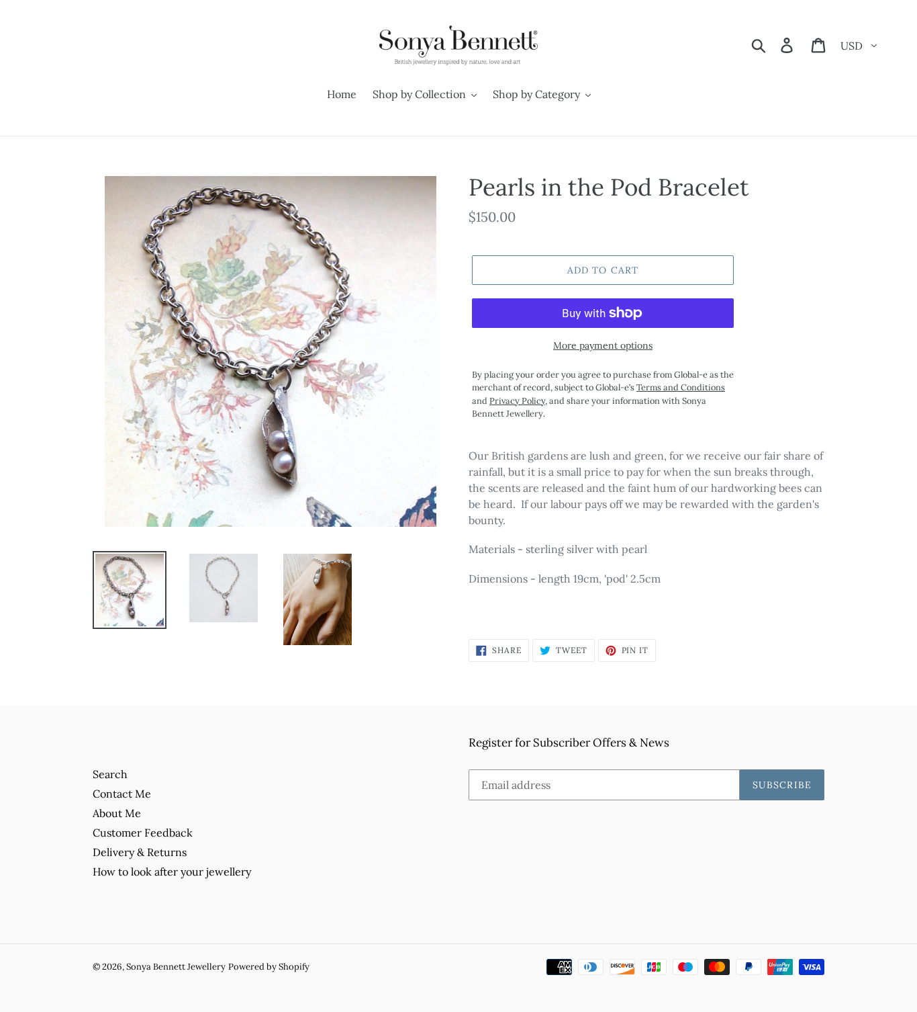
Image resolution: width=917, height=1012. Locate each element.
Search (110, 774)
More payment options (603, 345)
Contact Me (122, 793)
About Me (117, 813)
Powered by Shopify (268, 966)
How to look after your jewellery (172, 871)
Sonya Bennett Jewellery (176, 966)
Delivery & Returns (140, 852)
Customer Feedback (143, 832)
